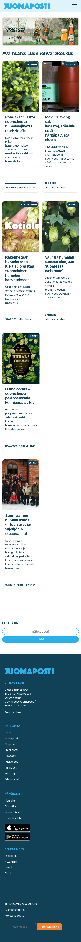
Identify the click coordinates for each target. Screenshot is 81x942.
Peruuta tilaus (13, 712)
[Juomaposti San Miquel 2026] (40, 31)
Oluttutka (10, 806)
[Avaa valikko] (74, 6)
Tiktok (8, 873)
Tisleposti (10, 756)
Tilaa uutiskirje (49, 927)
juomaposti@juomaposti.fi (20, 701)
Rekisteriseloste (14, 915)
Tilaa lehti (10, 800)
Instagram (11, 861)
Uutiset (9, 732)
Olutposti (10, 744)
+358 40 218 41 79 (15, 705)
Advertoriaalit (13, 779)
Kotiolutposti (12, 773)
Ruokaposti (11, 761)
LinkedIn (9, 867)
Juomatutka (12, 812)
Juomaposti (12, 738)
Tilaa (40, 639)
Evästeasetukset (15, 909)
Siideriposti (11, 750)
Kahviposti (11, 767)
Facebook (10, 856)
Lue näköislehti (13, 818)
